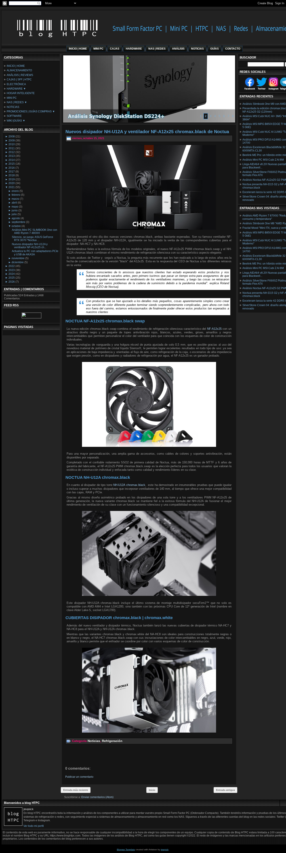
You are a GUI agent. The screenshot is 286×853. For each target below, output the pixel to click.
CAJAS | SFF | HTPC (19, 79)
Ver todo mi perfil (33, 826)
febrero (16, 194)
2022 (11, 266)
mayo (15, 206)
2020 (11, 183)
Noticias (94, 740)
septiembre (18, 222)
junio (15, 210)
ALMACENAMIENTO (19, 70)
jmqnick (164, 849)
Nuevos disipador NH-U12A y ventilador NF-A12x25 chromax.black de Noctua (147, 131)
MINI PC (12, 97)
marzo (15, 198)
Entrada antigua (225, 790)
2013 (11, 156)
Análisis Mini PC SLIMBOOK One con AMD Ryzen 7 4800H (34, 231)
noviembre (18, 258)
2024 (11, 273)
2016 (11, 167)
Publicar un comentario (79, 776)
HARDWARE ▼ (16, 88)
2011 (11, 148)
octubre (16, 226)
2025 (11, 277)
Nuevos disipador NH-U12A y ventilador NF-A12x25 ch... (30, 246)
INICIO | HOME (16, 65)
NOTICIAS (13, 107)
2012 (11, 152)
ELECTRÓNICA (16, 84)
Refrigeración (112, 740)
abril (14, 202)
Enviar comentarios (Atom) (97, 797)
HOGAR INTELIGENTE (21, 93)
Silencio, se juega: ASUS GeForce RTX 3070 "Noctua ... (32, 238)
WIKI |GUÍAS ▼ (16, 120)
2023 (11, 270)
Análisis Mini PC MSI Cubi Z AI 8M (263, 159)
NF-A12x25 (214, 328)
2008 (11, 136)
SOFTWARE (14, 116)
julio (14, 214)
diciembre (18, 262)
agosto (16, 218)
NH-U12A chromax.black (129, 485)
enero (15, 191)
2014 (11, 160)
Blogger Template (126, 849)
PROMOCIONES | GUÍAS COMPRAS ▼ (31, 111)
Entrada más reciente (75, 790)
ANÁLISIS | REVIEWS (20, 75)
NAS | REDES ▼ (17, 102)
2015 (11, 163)
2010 (11, 144)
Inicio (152, 790)
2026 (11, 281)
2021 (11, 187)
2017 (11, 171)
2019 (11, 179)
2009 (11, 140)
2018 (11, 175)
